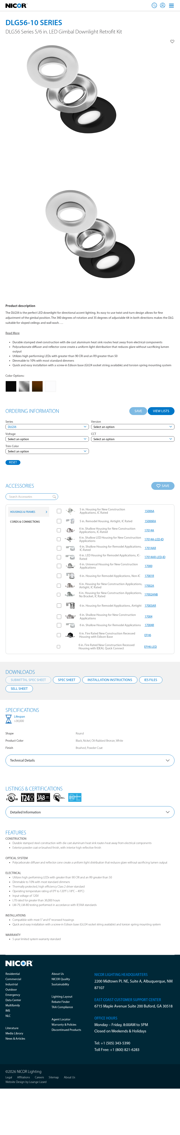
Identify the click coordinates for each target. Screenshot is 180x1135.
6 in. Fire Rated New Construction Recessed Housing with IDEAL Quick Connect (107, 646)
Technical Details (22, 760)
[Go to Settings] (162, 5)
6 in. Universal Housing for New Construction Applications (109, 566)
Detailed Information (25, 812)
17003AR (150, 606)
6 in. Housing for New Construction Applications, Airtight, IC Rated (110, 585)
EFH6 (147, 635)
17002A (149, 586)
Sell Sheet (19, 689)
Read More (12, 333)
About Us (69, 1077)
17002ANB (151, 594)
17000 (148, 566)
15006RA (150, 521)
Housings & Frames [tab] (22, 511)
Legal (8, 1077)
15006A (149, 511)
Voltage (10, 434)
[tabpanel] (113, 579)
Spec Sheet (66, 680)
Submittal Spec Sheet (28, 680)
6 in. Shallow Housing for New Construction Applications (108, 616)
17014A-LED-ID (154, 539)
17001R (149, 576)
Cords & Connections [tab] (25, 521)
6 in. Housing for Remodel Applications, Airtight (111, 605)
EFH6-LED (150, 647)
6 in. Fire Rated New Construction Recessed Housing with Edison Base (107, 635)
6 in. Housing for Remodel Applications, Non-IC (110, 576)
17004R (149, 625)
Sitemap (54, 1077)
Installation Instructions (110, 680)
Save (138, 411)
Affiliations (23, 1077)
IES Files (150, 680)
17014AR (150, 548)
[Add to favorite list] (172, 41)
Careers (39, 1077)
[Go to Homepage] (16, 5)
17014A (149, 530)
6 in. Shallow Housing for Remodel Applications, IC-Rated (111, 548)
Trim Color (12, 446)
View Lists (161, 411)
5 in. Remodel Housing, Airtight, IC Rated (106, 521)
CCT (93, 434)
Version (96, 422)
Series (9, 422)
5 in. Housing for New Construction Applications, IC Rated (102, 511)
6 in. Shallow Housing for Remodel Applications (110, 625)
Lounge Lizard (38, 1082)
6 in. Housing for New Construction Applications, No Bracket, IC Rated (110, 594)
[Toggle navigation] (171, 5)
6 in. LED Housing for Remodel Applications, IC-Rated (109, 557)
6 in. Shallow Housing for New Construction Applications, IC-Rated (107, 530)
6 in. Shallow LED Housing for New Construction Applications (110, 539)
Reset (13, 462)
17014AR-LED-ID (154, 557)
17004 (148, 616)
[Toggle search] (154, 5)
